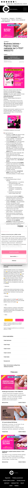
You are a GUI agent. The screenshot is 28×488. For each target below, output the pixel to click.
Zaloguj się (9, 3)
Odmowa (14, 260)
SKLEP (22, 483)
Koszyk (25, 3)
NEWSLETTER (14, 483)
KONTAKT (6, 483)
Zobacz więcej (22, 402)
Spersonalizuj (13, 256)
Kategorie (12, 18)
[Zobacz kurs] (14, 382)
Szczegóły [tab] (13, 229)
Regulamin (7, 478)
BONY (11, 485)
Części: (6, 54)
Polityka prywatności (17, 478)
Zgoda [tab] (4, 229)
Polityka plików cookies (9, 480)
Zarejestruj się (18, 3)
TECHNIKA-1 (19, 18)
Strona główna (4, 18)
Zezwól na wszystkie (14, 252)
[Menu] (25, 9)
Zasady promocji (21, 480)
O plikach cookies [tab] (22, 229)
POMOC (17, 485)
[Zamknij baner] (26, 226)
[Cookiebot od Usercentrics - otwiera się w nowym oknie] (17, 226)
